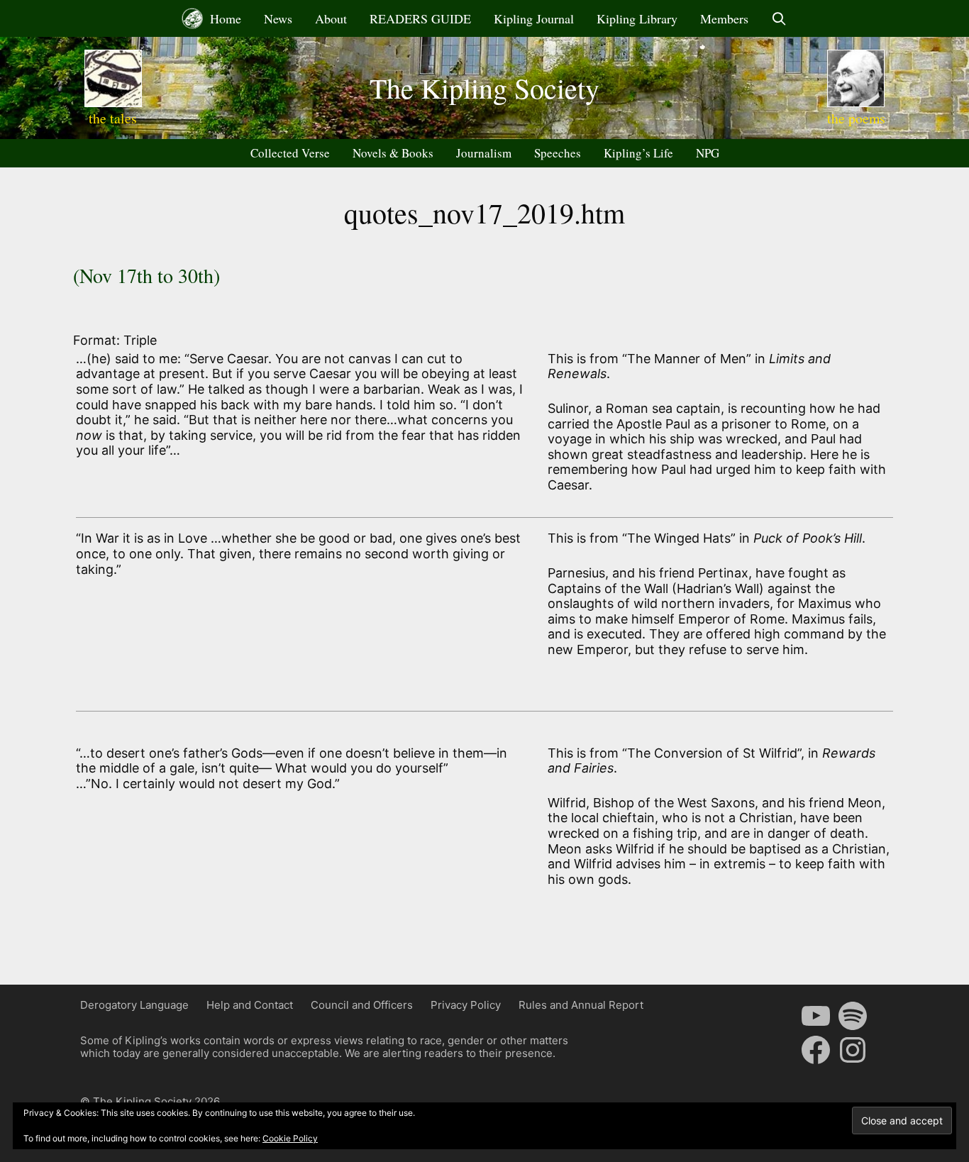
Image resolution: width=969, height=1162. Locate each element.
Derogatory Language (134, 1005)
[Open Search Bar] (779, 18)
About (331, 18)
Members (724, 18)
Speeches (557, 153)
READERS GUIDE (420, 18)
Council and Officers (362, 1005)
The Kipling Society (484, 87)
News (278, 18)
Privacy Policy (466, 1005)
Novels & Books (393, 153)
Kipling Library (637, 18)
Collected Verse (290, 153)
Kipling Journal (534, 18)
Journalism (483, 153)
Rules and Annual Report (581, 1005)
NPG (707, 153)
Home (223, 18)
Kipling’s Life (638, 153)
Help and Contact (249, 1005)
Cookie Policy (290, 1138)
